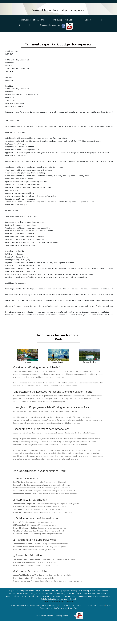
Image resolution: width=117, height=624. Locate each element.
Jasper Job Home (16, 591)
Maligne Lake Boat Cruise (44, 596)
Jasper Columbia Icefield (66, 596)
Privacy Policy (62, 616)
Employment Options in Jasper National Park (22, 605)
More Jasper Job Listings (64, 20)
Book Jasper (44, 591)
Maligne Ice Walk (37, 594)
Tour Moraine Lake (84, 596)
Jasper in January (83, 594)
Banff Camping (71, 591)
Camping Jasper (57, 591)
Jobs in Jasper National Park (31, 20)
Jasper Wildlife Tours (24, 596)
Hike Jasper (83, 591)
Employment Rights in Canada (70, 605)
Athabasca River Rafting (55, 594)
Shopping (70, 594)
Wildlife (92, 591)
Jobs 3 (88, 20)
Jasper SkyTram (23, 594)
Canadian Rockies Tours (51, 25)
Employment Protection (49, 605)
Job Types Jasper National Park (65, 608)
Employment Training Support (94, 605)
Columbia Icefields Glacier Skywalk (62, 599)
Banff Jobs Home (31, 591)
